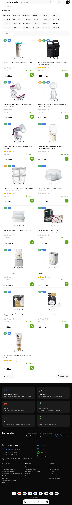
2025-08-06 (56, 15)
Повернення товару (54, 478)
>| (12, 376)
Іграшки (27, 473)
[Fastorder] (17, 58)
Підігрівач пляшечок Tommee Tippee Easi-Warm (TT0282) (51, 273)
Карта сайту (5, 485)
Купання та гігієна (30, 476)
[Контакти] (59, 2)
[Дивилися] (34, 502)
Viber (42, 449)
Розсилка (51, 473)
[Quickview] (14, 58)
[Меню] (4, 2)
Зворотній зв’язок (53, 476)
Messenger (44, 456)
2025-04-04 (36, 23)
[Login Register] (63, 2)
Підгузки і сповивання (32, 467)
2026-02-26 (6, 15)
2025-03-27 (56, 23)
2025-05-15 (46, 19)
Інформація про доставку (9, 469)
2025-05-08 (26, 23)
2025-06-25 (16, 19)
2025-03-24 (26, 27)
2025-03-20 (46, 27)
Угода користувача (8, 471)
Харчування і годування (32, 471)
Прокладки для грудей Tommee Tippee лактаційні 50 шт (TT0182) (19, 314)
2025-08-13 (36, 15)
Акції (3, 482)
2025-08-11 (46, 15)
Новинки (8, 33)
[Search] (50, 2)
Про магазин (6, 467)
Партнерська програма (9, 480)
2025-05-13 (6, 23)
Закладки (51, 471)
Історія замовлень (53, 469)
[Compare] (20, 58)
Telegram (43, 445)
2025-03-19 (56, 27)
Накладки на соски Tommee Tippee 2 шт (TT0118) (51, 314)
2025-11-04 (16, 15)
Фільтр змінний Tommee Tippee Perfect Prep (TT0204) (18, 62)
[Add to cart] (32, 75)
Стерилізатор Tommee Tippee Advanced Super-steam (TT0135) (18, 231)
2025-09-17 (26, 15)
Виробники (5, 476)
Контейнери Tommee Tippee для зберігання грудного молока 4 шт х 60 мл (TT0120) (18, 189)
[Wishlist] (23, 58)
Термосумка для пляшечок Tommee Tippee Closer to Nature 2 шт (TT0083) (52, 63)
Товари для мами (30, 469)
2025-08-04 (6, 19)
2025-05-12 (16, 23)
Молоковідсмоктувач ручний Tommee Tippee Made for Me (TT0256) (18, 147)
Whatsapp (44, 452)
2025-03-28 (46, 23)
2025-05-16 (36, 19)
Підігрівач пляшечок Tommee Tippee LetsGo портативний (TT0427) (15, 273)
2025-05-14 (56, 19)
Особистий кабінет (54, 467)
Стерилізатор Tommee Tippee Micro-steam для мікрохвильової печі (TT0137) (50, 189)
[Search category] (22, 2)
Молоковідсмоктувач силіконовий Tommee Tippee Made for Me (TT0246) (52, 105)
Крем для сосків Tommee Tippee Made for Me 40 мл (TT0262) (17, 356)
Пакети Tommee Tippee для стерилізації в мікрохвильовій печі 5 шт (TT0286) (49, 231)
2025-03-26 (6, 27)
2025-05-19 (26, 19)
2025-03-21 (36, 27)
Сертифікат (5, 478)
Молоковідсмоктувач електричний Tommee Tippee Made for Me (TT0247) (17, 105)
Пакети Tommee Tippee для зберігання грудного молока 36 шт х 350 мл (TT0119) (51, 147)
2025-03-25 (16, 27)
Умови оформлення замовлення (12, 473)
